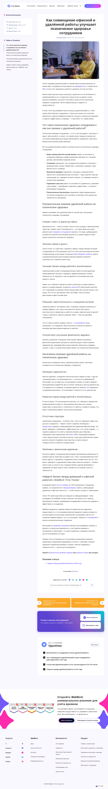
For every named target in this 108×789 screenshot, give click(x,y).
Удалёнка (52, 6)
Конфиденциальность (37, 761)
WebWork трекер (73, 6)
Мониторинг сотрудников (88, 765)
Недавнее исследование (62, 232)
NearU (71, 434)
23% (88, 387)
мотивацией (92, 517)
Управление (61, 6)
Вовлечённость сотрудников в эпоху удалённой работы (67, 653)
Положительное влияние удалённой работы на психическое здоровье (17, 54)
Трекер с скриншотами (88, 743)
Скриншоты (59, 748)
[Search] (80, 6)
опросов (74, 287)
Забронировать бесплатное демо (87, 720)
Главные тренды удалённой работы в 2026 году (64, 563)
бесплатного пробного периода (61, 553)
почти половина (62, 485)
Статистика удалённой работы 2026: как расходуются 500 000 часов (71, 665)
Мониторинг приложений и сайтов (64, 753)
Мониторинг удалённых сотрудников (92, 748)
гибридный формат (69, 488)
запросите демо (82, 553)
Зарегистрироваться (92, 6)
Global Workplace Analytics (82, 254)
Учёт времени (31, 6)
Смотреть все (60, 771)
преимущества (80, 86)
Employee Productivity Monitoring (90, 761)
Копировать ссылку (92, 585)
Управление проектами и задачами (91, 752)
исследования (79, 323)
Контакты (33, 752)
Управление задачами (62, 758)
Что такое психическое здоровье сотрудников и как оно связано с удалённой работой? (16, 47)
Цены (32, 743)
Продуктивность (42, 6)
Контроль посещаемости (63, 763)
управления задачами (61, 526)
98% (44, 89)
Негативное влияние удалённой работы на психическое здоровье (19, 60)
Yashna (15, 28)
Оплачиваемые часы (62, 767)
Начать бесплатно (66, 720)
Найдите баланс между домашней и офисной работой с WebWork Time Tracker (17, 67)
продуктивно (47, 426)
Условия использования (38, 756)
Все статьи (94, 645)
